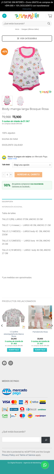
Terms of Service (27, 455)
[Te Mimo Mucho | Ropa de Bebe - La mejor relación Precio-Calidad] (27, 15)
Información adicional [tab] (12, 207)
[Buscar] (45, 440)
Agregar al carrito (28, 174)
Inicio (17, 29)
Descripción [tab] (7, 202)
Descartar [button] (27, 9)
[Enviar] (49, 23)
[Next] (47, 69)
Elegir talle (14, 350)
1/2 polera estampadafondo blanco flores (14, 334)
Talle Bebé (6, 165)
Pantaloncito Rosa (40, 332)
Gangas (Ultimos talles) (30, 29)
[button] (4, 16)
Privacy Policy (8, 455)
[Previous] (6, 69)
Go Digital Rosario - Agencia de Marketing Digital (27, 463)
